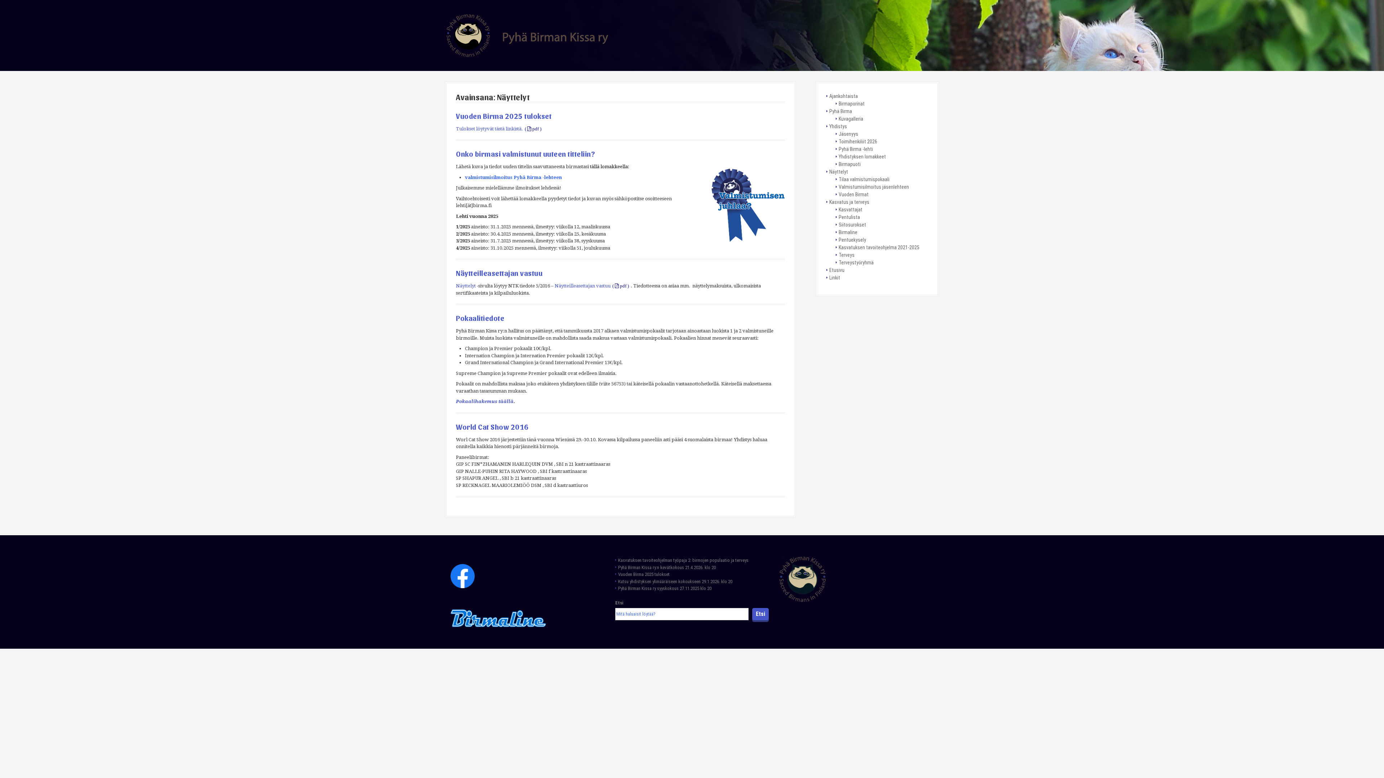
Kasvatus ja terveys (849, 202)
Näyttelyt (466, 286)
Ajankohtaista (843, 96)
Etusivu (836, 270)
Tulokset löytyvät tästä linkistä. (489, 128)
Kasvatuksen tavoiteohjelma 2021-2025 (879, 247)
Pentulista (849, 217)
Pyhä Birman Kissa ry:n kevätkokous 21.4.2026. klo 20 (667, 567)
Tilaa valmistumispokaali (864, 179)
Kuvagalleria (851, 119)
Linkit (834, 278)
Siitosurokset (852, 225)
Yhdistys (838, 126)
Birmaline (848, 232)
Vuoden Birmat (854, 194)
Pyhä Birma (840, 111)
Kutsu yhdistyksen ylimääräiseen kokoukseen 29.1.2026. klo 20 (675, 581)
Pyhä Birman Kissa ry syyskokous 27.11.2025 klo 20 (664, 588)
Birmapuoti (850, 164)
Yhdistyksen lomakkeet (862, 157)
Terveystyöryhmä (856, 262)
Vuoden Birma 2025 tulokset (503, 116)
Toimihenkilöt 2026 (858, 141)
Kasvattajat (850, 210)
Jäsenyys (848, 134)
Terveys (847, 255)
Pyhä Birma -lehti (856, 149)
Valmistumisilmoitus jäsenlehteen (874, 187)
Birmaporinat (852, 104)
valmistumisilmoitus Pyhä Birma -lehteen (513, 177)
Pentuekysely (852, 240)
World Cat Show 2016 (492, 426)
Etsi (619, 602)
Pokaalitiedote (480, 318)
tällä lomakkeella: (609, 166)
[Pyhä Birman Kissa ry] (527, 35)
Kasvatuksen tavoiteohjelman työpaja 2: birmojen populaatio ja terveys (684, 560)
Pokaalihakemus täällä (485, 401)
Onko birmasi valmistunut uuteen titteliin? (525, 153)
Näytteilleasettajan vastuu (499, 273)
